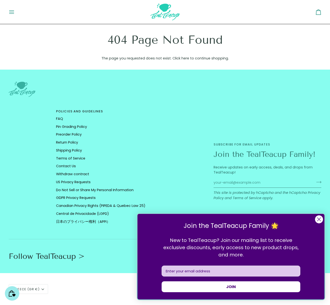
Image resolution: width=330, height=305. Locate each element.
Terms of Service (247, 198)
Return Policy (67, 142)
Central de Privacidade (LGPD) (82, 213)
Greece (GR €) (26, 289)
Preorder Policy (69, 134)
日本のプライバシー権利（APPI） (83, 221)
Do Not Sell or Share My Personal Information (95, 190)
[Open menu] (16, 12)
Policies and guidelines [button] (79, 111)
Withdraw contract (72, 174)
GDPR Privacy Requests (76, 197)
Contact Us (66, 166)
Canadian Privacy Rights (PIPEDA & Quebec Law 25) (100, 205)
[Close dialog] (319, 219)
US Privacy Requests (73, 182)
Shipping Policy (69, 150)
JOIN (231, 287)
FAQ (59, 118)
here (185, 58)
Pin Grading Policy (71, 126)
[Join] (317, 182)
